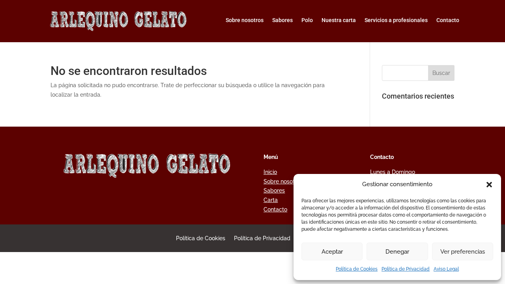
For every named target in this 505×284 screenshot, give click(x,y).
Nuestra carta (339, 20)
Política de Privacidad (406, 269)
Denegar (397, 251)
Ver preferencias (462, 251)
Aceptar (332, 251)
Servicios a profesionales (396, 20)
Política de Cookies (357, 269)
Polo (307, 20)
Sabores (282, 20)
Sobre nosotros (245, 20)
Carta (271, 200)
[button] (489, 185)
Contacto (447, 20)
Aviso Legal (446, 269)
